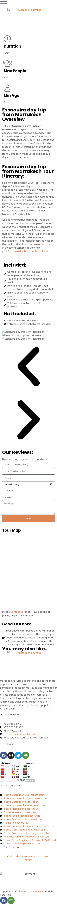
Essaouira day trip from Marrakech (28, 251)
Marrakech (46, 244)
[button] (28, 367)
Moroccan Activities (32, 891)
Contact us (16, 612)
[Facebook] (3, 755)
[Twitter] (18, 755)
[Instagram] (11, 755)
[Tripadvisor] (25, 755)
